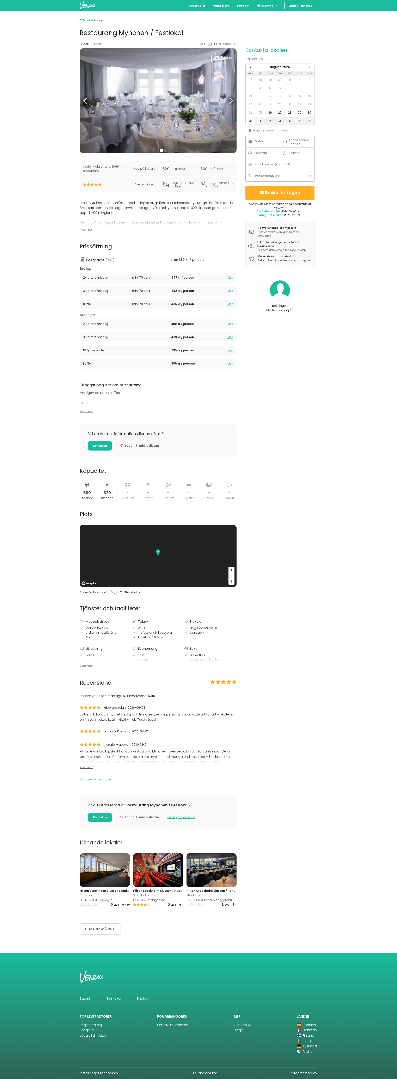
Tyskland (309, 1046)
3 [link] (250, 88)
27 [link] (250, 80)
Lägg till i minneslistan (220, 44)
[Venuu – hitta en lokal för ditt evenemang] (87, 5)
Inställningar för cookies (99, 1073)
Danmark (309, 1030)
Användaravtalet (268, 211)
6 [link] (280, 88)
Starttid (261, 153)
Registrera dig (91, 1025)
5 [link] (270, 88)
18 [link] (260, 104)
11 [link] (260, 96)
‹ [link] (250, 67)
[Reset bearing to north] (231, 582)
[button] (85, 100)
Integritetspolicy (304, 1073)
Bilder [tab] (84, 44)
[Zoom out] (231, 576)
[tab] (158, 278)
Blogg (238, 1030)
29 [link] (270, 80)
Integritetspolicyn (271, 215)
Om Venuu (242, 1025)
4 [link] (260, 88)
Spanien (309, 1025)
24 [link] (250, 113)
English (142, 998)
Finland (308, 1035)
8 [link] (299, 88)
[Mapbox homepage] (90, 583)
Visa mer (86, 230)
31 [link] (289, 80)
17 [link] (250, 104)
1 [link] (299, 80)
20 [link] (280, 104)
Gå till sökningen (93, 20)
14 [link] (289, 96)
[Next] (123, 870)
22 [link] (299, 104)
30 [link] (280, 80)
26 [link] (270, 113)
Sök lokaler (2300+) (102, 929)
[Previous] (86, 870)
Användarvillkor (205, 1073)
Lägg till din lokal (300, 6)
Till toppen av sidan (181, 817)
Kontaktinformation (172, 1025)
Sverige (308, 1040)
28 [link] (260, 80)
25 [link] (260, 113)
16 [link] (309, 96)
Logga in (243, 6)
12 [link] (270, 96)
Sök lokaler (197, 6)
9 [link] (309, 88)
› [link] (309, 67)
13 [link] (280, 96)
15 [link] (299, 96)
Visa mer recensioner (95, 779)
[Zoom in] (231, 570)
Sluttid (294, 153)
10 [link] (250, 96)
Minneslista (221, 6)
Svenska (267, 6)
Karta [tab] (98, 44)
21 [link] (289, 104)
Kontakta (100, 446)
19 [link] (270, 104)
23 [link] (309, 104)
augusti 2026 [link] (280, 67)
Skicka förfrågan (282, 193)
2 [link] (309, 80)
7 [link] (290, 88)
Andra (307, 1051)
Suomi (85, 998)
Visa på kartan (144, 169)
